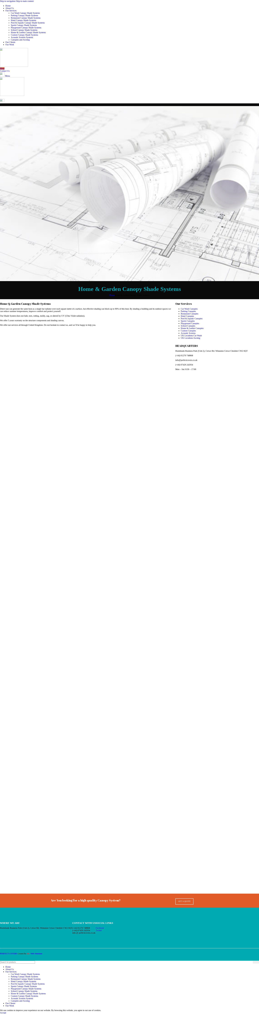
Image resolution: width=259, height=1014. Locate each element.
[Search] (256, 962)
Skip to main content (25, 1)
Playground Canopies (190, 323)
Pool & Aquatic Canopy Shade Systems (28, 23)
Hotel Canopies (187, 316)
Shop (2, 68)
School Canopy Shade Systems (24, 30)
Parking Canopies (188, 311)
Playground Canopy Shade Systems (26, 27)
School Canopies (188, 326)
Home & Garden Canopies (192, 328)
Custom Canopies (188, 331)
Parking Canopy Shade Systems (24, 15)
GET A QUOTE (184, 901)
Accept (3, 1013)
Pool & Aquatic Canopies (191, 318)
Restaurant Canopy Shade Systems (25, 18)
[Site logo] (14, 66)
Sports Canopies (188, 321)
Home (112, 295)
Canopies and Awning (20, 40)
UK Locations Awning (190, 338)
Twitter (99, 930)
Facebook (100, 928)
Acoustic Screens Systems (22, 37)
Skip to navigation (8, 1)
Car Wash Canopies (189, 309)
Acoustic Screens (188, 333)
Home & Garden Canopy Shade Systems (28, 32)
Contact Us (5, 71)
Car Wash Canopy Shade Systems (25, 13)
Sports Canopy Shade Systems (24, 25)
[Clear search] (251, 962)
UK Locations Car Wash (191, 335)
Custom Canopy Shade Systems (24, 35)
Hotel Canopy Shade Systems (23, 20)
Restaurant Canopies (189, 314)
